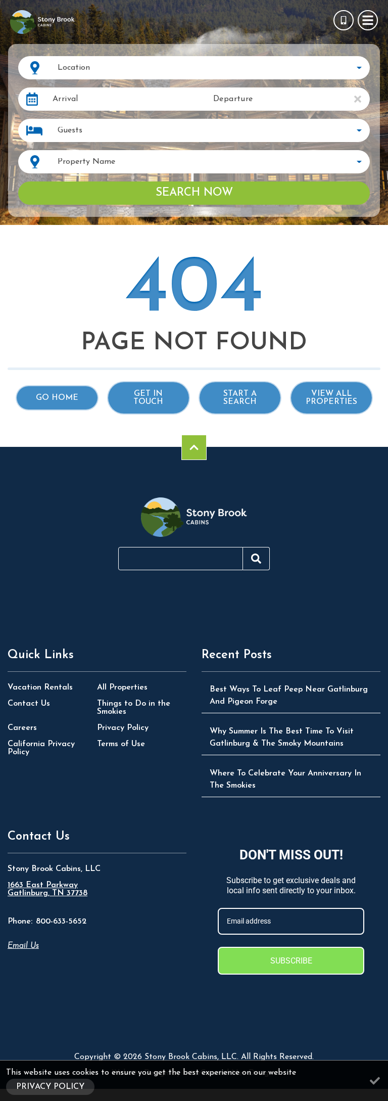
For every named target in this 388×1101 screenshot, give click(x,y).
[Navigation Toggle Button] (368, 20)
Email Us (23, 946)
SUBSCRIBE (291, 961)
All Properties (122, 687)
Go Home (57, 398)
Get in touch (148, 398)
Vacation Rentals (40, 687)
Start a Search (240, 398)
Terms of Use (121, 744)
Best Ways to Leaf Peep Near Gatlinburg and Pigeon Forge (289, 695)
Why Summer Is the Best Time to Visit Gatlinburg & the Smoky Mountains (282, 737)
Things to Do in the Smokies (133, 708)
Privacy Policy (123, 728)
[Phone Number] (343, 20)
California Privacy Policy (41, 748)
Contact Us (29, 704)
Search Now (194, 193)
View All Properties (331, 398)
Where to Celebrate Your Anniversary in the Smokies (285, 779)
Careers (22, 728)
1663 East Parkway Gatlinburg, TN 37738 (47, 889)
